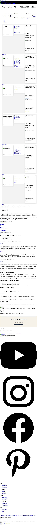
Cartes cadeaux (11, 14)
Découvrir (27, 98)
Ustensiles (2, 227)
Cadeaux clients (16, 118)
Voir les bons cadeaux (18, 324)
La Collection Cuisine (17, 59)
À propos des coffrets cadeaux (18, 66)
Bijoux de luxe (16, 28)
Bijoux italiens (3, 490)
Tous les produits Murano (17, 13)
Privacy (15, 182)
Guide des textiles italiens (30, 515)
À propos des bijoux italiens (11, 16)
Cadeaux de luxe (4, 23)
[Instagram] (18, 409)
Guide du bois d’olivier (24, 515)
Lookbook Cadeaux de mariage (18, 153)
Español (5, 2)
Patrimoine (3, 84)
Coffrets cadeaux (4, 54)
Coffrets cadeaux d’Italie (4, 497)
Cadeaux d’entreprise (4, 113)
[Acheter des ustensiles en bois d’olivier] (5, 225)
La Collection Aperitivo (17, 60)
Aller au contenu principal (3, 0)
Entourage (16, 149)
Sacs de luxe (16, 27)
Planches (2, 224)
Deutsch (3, 2)
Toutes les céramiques (22, 13)
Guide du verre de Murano (18, 515)
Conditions (7, 336)
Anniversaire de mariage (17, 152)
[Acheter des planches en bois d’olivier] (4, 222)
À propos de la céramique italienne (22, 18)
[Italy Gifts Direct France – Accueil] (2, 1)
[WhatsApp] (1, 3)
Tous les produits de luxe (17, 26)
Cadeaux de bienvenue (17, 120)
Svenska (14, 2)
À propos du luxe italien (17, 32)
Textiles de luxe (16, 29)
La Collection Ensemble (17, 63)
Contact (3, 204)
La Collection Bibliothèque (17, 62)
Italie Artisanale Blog (4, 509)
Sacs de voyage (3, 486)
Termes (15, 181)
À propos (3, 174)
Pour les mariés (16, 151)
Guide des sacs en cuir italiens (3, 515)
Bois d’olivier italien (4, 493)
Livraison (16, 180)
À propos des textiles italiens (34, 16)
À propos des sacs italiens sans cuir (5, 22)
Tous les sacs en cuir (5, 13)
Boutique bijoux (3, 491)
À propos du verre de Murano (17, 17)
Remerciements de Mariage (17, 150)
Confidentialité (4, 336)
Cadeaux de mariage (4, 144)
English (1, 2)
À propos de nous (4, 508)
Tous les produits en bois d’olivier (29, 13)
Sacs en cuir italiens (4, 484)
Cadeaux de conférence (17, 117)
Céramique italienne (4, 492)
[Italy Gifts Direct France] (2, 334)
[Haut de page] (0, 518)
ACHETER (1, 243)
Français (7, 2)
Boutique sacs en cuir (4, 485)
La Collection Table (17, 58)
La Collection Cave (17, 61)
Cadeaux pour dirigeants (17, 119)
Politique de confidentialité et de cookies (4, 523)
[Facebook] (18, 445)
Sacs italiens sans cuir (4, 487)
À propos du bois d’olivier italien (28, 18)
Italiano (9, 2)
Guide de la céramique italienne (11, 515)
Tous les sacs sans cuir (5, 15)
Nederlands (11, 2)
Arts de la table (3, 230)
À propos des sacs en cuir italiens (5, 20)
